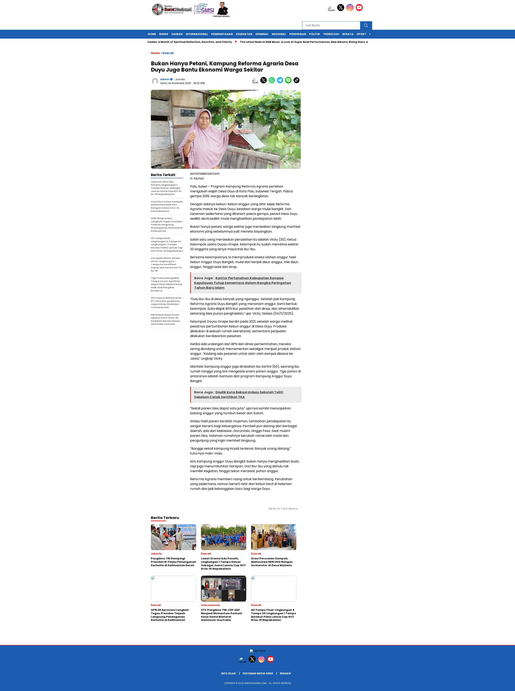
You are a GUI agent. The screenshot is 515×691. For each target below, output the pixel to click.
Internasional (197, 34)
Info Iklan (228, 673)
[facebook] (332, 10)
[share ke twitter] (264, 82)
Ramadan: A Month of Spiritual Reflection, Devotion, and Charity (171, 42)
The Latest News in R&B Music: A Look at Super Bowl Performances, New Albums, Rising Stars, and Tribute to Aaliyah (302, 42)
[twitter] (341, 10)
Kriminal (262, 34)
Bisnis (163, 34)
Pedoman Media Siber (258, 673)
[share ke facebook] (256, 82)
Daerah (177, 34)
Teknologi (331, 34)
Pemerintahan (222, 34)
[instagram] (350, 10)
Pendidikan (297, 34)
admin (164, 79)
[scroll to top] (496, 685)
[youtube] (360, 10)
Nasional (279, 34)
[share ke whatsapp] (273, 82)
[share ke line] (289, 82)
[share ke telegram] (281, 82)
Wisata (347, 34)
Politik (314, 34)
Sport (361, 34)
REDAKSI (285, 673)
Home (152, 34)
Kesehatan (244, 34)
